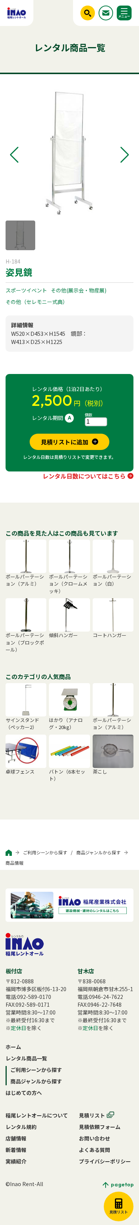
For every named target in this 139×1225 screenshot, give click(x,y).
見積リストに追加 (64, 441)
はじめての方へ (24, 1092)
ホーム (13, 1046)
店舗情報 (16, 1138)
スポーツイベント (26, 290)
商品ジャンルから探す (98, 852)
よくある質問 (94, 1149)
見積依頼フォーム (99, 1126)
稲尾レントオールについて (37, 1115)
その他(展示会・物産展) (78, 290)
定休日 (18, 1028)
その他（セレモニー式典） (37, 301)
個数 (88, 414)
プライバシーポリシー (105, 1161)
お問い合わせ (94, 1138)
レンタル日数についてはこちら (84, 475)
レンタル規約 (21, 1126)
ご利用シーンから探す (45, 852)
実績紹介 (16, 1161)
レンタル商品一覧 (26, 1058)
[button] (14, 155)
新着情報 (16, 1149)
